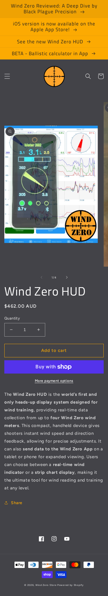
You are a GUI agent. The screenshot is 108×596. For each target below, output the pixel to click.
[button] (7, 76)
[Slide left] (41, 277)
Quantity (12, 318)
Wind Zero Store (46, 585)
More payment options (54, 381)
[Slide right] (66, 277)
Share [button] (16, 502)
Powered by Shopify (70, 585)
